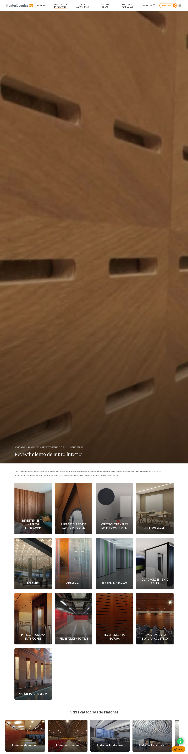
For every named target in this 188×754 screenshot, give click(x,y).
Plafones (33, 447)
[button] (180, 5)
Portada (19, 447)
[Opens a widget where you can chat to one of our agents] (178, 749)
